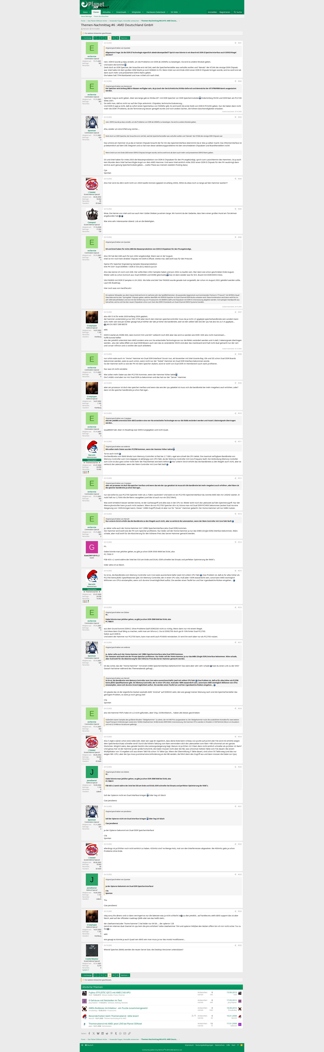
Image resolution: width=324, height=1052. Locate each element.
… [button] (98, 38)
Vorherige (88, 38)
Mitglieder (136, 12)
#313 (240, 514)
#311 (240, 441)
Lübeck (98, 791)
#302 (240, 81)
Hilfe (228, 1045)
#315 (240, 571)
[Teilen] (235, 43)
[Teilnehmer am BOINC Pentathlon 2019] (83, 472)
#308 (240, 354)
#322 (240, 844)
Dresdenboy (93, 1010)
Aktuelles (107, 12)
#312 (240, 478)
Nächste (124, 38)
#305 (240, 209)
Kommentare (107, 1026)
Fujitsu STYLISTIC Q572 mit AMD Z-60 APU (109, 992)
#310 (240, 413)
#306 (240, 237)
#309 (240, 383)
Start (233, 1045)
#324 (240, 911)
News (85, 12)
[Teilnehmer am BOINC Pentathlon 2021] (88, 472)
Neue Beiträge (86, 16)
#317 (240, 642)
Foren (96, 12)
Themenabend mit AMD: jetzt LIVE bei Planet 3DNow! (115, 1023)
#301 (240, 43)
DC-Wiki (174, 12)
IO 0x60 (98, 203)
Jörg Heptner (93, 1003)
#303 (240, 117)
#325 (240, 945)
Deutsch (90, 1045)
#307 (240, 312)
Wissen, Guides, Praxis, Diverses (113, 995)
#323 (240, 874)
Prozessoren (111, 1010)
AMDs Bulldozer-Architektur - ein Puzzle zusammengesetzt (118, 1008)
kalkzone (234, 1026)
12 (105, 38)
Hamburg (98, 337)
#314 (240, 542)
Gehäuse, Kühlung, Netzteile (118, 1003)
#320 (240, 767)
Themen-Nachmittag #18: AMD (115, 1018)
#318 (240, 708)
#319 (240, 737)
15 (117, 38)
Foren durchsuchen (101, 16)
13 (109, 38)
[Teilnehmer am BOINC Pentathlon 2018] (86, 472)
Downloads (121, 12)
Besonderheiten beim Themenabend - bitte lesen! (114, 1015)
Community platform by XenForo (162, 1050)
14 (113, 38)
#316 (240, 607)
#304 (240, 179)
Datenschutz (220, 1045)
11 (102, 38)
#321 (240, 806)
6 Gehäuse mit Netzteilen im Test (105, 1000)
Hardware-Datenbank (156, 12)
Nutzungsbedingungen (204, 1045)
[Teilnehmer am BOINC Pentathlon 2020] (85, 472)
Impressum (189, 1045)
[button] (90, 12)
